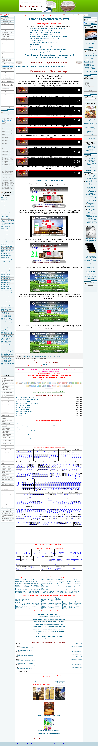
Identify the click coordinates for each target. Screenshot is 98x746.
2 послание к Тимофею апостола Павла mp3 (51, 607)
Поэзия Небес (91, 161)
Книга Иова (19, 415)
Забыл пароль (88, 23)
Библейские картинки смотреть (43, 682)
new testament (90, 272)
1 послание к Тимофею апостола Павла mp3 (44, 607)
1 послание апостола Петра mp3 (64, 599)
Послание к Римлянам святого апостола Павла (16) (6, 330)
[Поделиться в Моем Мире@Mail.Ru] (58, 383)
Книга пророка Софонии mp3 (48, 591)
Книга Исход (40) (4, 199)
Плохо (87, 84)
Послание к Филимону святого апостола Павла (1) (6, 367)
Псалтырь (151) (4, 239)
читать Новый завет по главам (49, 639)
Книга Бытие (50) (4, 197)
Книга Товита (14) (4, 232)
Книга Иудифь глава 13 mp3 (23, 413)
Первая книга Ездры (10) (5, 226)
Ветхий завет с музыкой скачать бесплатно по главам (49, 624)
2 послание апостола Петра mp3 (72, 599)
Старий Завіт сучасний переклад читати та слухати (89, 61)
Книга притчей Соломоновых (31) (7, 241)
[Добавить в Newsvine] (76, 383)
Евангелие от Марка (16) (5, 301)
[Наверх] (63, 386)
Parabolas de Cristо (91, 152)
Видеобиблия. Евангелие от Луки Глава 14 (24, 668)
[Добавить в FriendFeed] (38, 383)
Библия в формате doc (21, 432)
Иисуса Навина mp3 (59, 579)
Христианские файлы (91, 185)
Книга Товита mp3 (26, 583)
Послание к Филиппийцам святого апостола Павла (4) (7, 345)
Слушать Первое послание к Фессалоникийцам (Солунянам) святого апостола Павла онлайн (7, 168)
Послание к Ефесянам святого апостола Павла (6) (6, 342)
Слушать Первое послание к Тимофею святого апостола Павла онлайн (8, 175)
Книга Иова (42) (4, 237)
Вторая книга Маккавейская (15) (7, 292)
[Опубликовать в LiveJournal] (55, 383)
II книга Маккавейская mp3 (48, 592)
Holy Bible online (91, 70)
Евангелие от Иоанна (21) (6, 305)
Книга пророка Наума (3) (5, 278)
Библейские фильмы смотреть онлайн (49, 616)
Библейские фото (91, 187)
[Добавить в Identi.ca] (45, 383)
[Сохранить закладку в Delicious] (22, 383)
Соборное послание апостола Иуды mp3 (36, 604)
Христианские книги (91, 222)
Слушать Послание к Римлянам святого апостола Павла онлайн (7, 147)
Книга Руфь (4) (3, 210)
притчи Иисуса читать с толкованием (49, 730)
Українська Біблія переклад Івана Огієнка (91, 54)
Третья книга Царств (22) (5, 216)
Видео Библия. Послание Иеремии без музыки (24, 647)
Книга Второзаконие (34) (5, 205)
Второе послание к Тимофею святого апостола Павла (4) (6, 361)
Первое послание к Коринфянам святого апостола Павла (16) (7, 333)
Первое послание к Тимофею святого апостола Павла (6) (6, 358)
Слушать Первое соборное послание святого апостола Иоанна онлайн (6, 137)
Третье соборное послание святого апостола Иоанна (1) (6, 324)
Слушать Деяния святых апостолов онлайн (6, 125)
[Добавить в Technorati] (40, 386)
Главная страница (39, 52)
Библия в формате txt (21, 424)
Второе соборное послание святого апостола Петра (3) (6, 316)
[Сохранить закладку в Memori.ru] (60, 383)
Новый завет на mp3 (5, 114)
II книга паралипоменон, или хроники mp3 (60, 582)
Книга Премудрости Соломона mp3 (26, 586)
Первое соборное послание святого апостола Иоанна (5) (6, 319)
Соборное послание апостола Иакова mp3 (58, 599)
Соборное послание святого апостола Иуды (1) (6, 327)
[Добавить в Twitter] (45, 386)
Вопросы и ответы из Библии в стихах (91, 214)
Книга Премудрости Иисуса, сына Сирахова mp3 (35, 586)
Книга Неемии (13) (4, 228)
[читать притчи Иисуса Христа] (49, 714)
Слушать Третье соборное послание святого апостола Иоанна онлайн (6, 143)
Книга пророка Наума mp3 (20, 591)
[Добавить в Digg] (30, 383)
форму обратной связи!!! (50, 364)
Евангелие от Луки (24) (5, 303)
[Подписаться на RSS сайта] (68, 386)
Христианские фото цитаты (91, 195)
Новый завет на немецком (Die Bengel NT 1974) (28, 399)
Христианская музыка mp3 (91, 176)
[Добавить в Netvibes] (73, 383)
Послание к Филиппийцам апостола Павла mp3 (78, 603)
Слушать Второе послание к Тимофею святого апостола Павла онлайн (8, 178)
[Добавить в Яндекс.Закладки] (53, 386)
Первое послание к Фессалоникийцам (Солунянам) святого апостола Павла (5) (7, 350)
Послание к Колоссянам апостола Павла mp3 (18, 607)
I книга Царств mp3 (19, 581)
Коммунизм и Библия (91, 204)
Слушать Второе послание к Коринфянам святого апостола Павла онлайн (7, 153)
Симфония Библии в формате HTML (25, 434)
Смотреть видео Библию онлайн (76, 643)
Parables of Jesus (91, 146)
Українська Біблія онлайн (91, 57)
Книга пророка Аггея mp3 (61, 591)
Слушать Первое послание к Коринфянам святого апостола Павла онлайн (7, 150)
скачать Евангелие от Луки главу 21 (53, 356)
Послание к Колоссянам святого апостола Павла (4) (7, 347)
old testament (90, 267)
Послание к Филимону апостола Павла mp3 (64, 607)
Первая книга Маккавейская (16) (7, 290)
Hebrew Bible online (91, 73)
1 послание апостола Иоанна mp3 (78, 599)
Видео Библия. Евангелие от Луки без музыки (24, 663)
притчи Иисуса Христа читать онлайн (49, 715)
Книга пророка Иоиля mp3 (43, 589)
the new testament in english (91, 262)
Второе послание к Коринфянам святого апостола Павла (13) (7, 336)
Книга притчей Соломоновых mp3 (69, 584)
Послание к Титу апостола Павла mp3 (58, 607)
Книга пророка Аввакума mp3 (34, 591)
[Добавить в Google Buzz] (43, 383)
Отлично (87, 81)
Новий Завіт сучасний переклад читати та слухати (89, 65)
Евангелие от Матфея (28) (6, 299)
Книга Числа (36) (4, 203)
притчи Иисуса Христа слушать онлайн (49, 733)
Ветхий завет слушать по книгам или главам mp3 (49, 634)
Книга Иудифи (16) (4, 234)
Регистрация (93, 23)
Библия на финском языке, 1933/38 (25, 411)
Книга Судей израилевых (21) (6, 208)
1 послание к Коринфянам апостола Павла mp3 (51, 603)
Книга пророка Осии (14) (5, 266)
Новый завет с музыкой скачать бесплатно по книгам (49, 626)
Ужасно (87, 85)
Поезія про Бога (91, 163)
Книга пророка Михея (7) (5, 276)
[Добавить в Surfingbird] (38, 386)
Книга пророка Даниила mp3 (25, 589)
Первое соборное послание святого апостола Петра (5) (6, 313)
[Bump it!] (25, 383)
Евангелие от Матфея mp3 (17, 600)
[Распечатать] (65, 386)
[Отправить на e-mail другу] (60, 386)
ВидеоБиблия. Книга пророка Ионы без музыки (24, 652)
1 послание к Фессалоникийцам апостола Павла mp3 (26, 607)
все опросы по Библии (90, 93)
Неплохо (87, 83)
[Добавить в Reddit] (30, 386)
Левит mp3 (33, 579)
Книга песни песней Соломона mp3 (18, 586)
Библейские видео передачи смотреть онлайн (24, 645)
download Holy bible (90, 276)
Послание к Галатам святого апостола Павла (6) (6, 339)
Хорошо (87, 82)
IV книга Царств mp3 (43, 582)
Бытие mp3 (17, 579)
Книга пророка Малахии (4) (6, 288)
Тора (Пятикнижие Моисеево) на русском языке (28, 430)
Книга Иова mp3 (49, 583)
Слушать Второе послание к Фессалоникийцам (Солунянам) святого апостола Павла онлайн (7, 171)
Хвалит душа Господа (91, 168)
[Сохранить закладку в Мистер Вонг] (63, 383)
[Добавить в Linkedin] (50, 383)
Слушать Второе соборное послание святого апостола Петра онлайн (7, 134)
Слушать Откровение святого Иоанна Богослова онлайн (7, 188)
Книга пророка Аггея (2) (5, 284)
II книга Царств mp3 (26, 581)
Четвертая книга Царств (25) (6, 218)
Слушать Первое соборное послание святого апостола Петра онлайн (7, 130)
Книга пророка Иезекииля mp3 (18, 589)
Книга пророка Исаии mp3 (43, 586)
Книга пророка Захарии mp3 (74, 591)
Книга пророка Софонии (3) (6, 282)
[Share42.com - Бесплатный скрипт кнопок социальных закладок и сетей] (70, 386)
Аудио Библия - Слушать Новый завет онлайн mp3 (49, 55)
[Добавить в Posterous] (27, 386)
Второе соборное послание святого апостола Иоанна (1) (6, 322)
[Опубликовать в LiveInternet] (53, 383)
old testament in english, (90, 260)
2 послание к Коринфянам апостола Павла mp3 (58, 603)
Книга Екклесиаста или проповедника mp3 (78, 584)
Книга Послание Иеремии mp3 (69, 586)
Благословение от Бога (91, 207)
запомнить (87, 22)
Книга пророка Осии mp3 (35, 589)
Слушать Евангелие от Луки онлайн (49, 57)
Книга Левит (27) (4, 201)
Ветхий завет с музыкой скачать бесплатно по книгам (49, 619)
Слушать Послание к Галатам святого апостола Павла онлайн (7, 156)
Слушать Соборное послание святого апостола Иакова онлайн (7, 127)
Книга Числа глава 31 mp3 (23, 405)
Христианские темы (91, 219)
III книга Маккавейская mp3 (62, 592)
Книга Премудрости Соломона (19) (7, 248)
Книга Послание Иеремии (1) (6, 259)
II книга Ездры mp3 (18, 583)
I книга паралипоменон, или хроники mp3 (50, 582)
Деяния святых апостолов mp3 (50, 600)
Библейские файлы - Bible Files (54, 52)
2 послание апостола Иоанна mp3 (18, 603)
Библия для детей (91, 68)
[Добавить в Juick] (48, 383)
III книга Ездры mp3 (73, 592)
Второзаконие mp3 (49, 579)
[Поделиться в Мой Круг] (68, 383)
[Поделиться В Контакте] (48, 386)
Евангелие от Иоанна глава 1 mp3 (25, 397)
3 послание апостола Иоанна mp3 (26, 604)
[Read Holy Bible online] (91, 237)
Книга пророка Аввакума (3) (6, 280)
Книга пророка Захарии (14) (6, 286)
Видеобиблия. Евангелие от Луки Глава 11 (24, 650)
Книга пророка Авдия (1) (5, 272)
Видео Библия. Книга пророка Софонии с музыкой (25, 665)
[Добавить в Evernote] (32, 383)
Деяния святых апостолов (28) (6, 307)
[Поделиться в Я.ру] (55, 386)
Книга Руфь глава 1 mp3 (22, 409)
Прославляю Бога (91, 160)
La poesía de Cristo (91, 170)
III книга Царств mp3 (34, 581)
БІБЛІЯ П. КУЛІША (21, 442)
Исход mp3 (25, 579)
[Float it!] (27, 383)
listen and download (91, 265)
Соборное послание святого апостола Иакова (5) (6, 310)
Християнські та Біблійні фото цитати (90, 198)
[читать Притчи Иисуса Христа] (49, 729)
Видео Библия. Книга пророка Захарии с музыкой (25, 655)
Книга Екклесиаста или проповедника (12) (5, 244)
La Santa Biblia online (91, 71)
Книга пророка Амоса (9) (5, 270)
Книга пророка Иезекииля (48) (6, 263)
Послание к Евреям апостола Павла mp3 (72, 607)
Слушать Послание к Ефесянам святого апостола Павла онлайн (7, 159)
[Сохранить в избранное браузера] (58, 386)
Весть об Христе (91, 221)
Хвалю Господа (91, 166)
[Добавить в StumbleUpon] (35, 386)
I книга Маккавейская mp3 (34, 592)
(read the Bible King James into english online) (90, 258)
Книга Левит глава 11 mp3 (23, 401)
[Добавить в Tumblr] (43, 386)
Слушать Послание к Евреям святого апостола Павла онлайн (7, 185)
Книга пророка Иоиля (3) (5, 268)
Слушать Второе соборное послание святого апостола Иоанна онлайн (6, 140)
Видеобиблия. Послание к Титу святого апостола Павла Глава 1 (28, 658)
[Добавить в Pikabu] (81, 383)
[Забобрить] (20, 383)
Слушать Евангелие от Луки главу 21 (33, 356)
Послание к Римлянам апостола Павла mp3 (44, 603)
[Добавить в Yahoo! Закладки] (50, 386)
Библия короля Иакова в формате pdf (26, 438)
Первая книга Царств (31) (5, 212)
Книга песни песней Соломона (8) (7, 246)
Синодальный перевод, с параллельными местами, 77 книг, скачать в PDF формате (38, 426)
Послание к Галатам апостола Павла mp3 (64, 603)
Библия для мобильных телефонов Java (26, 428)
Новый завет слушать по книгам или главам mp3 (49, 636)
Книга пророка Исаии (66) (5, 253)
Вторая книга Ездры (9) (5, 230)
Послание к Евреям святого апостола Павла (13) (6, 369)
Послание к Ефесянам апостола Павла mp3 (72, 603)
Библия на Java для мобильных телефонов (27, 403)
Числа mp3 (43, 579)
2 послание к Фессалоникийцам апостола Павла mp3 (36, 607)
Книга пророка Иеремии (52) (6, 255)
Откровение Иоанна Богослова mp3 (78, 607)
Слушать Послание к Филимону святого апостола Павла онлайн (7, 183)
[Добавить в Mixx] (65, 383)
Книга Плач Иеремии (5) (5, 257)
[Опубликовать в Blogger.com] (17, 383)
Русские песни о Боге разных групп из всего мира (91, 183)
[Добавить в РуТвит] (32, 386)
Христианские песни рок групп (91, 179)
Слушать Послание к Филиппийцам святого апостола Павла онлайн (7, 162)
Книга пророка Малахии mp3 (20, 592)
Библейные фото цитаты (91, 192)
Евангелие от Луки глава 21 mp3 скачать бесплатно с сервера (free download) (41, 66)
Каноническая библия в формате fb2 (25, 436)
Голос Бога (91, 212)
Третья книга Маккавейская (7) (6, 294)
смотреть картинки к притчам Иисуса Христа (60, 682)
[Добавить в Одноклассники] (78, 383)
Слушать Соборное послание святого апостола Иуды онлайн (7, 145)
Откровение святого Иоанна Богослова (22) (6, 372)
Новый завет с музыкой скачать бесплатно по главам (49, 631)
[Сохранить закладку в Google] (40, 383)
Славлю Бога (91, 158)
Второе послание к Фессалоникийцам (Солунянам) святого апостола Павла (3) (7, 354)
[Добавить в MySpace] (70, 383)
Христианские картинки (91, 189)
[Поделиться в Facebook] (35, 383)
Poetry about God (91, 164)
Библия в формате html (22, 440)
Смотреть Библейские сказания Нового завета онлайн (26, 660)
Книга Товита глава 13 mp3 (23, 407)
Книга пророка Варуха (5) (5, 261)
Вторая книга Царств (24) (5, 214)
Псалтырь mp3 (58, 583)
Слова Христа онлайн (91, 210)
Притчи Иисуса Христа (91, 148)
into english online (90, 268)
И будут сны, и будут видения (91, 217)
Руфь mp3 (75, 579)
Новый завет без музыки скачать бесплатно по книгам (49, 629)
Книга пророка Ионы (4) (5, 274)
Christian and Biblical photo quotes (91, 201)
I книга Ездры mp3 (69, 581)
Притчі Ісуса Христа (91, 150)
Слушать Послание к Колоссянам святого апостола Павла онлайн (7, 165)
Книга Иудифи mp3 (34, 583)
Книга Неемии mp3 (77, 581)
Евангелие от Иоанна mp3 (43, 600)
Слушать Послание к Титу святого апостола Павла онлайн (8, 181)
